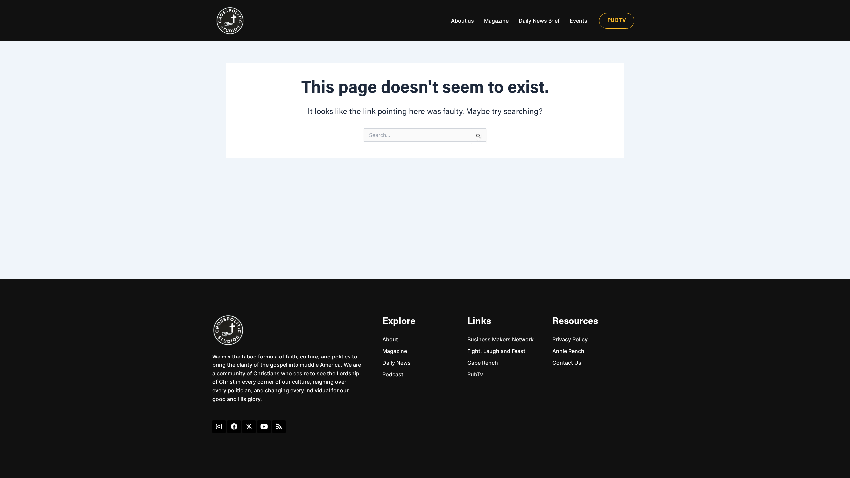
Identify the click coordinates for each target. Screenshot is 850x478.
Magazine (496, 20)
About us (462, 20)
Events (578, 20)
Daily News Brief (539, 20)
